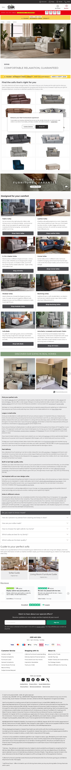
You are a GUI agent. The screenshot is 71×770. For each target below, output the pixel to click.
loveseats (32, 431)
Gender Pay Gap (53, 657)
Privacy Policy (33, 684)
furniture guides (49, 441)
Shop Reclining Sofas (53, 304)
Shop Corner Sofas (53, 269)
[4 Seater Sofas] (18, 137)
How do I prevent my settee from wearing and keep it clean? (24, 518)
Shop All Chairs (53, 346)
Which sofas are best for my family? (15, 534)
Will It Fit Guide (23, 423)
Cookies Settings (28, 126)
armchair (47, 452)
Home (2, 22)
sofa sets (11, 400)
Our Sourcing (63, 665)
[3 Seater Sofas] (52, 137)
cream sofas (5, 502)
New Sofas (55, 409)
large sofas (57, 429)
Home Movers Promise (8, 665)
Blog (44, 654)
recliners (46, 436)
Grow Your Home (37, 659)
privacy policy (41, 626)
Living (8, 22)
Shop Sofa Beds (18, 344)
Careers (58, 662)
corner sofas (60, 404)
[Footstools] (52, 164)
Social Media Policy (44, 684)
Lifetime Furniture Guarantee (34, 654)
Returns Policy (5, 667)
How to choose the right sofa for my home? (18, 529)
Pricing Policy (24, 686)
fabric (9, 402)
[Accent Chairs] (18, 164)
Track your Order (30, 665)
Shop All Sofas (18, 271)
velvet (61, 400)
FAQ (9, 654)
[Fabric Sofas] (52, 98)
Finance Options (40, 657)
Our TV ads (57, 654)
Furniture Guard (64, 443)
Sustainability (64, 659)
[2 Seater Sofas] (18, 150)
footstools (41, 431)
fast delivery (5, 456)
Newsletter (35, 662)
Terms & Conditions (35, 686)
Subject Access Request (8, 670)
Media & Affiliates (53, 665)
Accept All (42, 126)
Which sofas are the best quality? (14, 540)
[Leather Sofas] (18, 98)
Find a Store (28, 659)
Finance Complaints (7, 657)
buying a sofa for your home (25, 485)
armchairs (52, 404)
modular (35, 456)
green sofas (25, 504)
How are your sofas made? (11, 523)
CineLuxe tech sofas (46, 488)
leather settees (6, 404)
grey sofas (64, 497)
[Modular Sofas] (52, 111)
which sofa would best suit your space (50, 481)
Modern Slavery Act (54, 659)
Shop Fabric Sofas (18, 233)
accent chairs (25, 431)
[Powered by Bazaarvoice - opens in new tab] (60, 392)
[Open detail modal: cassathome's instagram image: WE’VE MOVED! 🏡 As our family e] (51, 374)
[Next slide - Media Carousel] (69, 373)
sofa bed (34, 421)
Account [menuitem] (57, 8)
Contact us (4, 654)
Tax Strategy (51, 662)
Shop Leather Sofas (53, 233)
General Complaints (7, 662)
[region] (35, 122)
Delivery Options (30, 657)
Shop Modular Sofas (18, 306)
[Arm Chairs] (52, 150)
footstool (54, 452)
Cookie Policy (24, 684)
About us (50, 654)
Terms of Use (46, 686)
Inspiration (28, 662)
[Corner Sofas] (18, 111)
